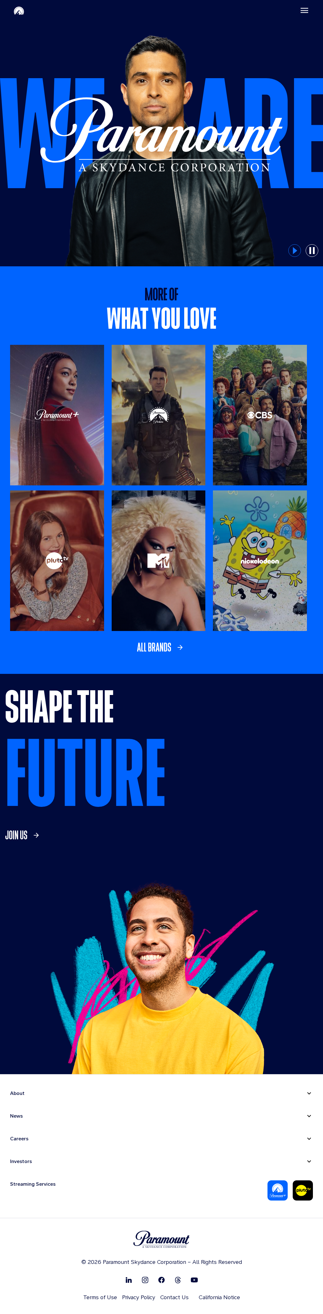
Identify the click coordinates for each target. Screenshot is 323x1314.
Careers (19, 1139)
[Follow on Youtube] (194, 1280)
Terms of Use (100, 1297)
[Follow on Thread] (178, 1280)
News (16, 1116)
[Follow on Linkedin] (128, 1280)
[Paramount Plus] (277, 1190)
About (17, 1093)
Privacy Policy (138, 1297)
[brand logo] (161, 1239)
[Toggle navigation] (304, 10)
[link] (161, 647)
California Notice (219, 1297)
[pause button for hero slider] (312, 250)
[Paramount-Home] (19, 10)
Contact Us (174, 1297)
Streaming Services (33, 1184)
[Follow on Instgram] (145, 1280)
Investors (21, 1161)
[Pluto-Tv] (303, 1190)
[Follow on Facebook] (161, 1280)
